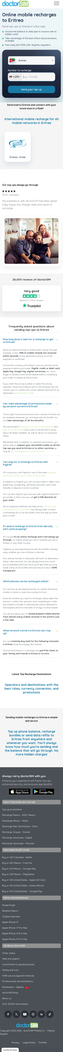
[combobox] (15, 77)
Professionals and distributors (17, 981)
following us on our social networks (36, 426)
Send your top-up (31, 89)
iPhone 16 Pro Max (14, 933)
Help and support (11, 958)
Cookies (42, 1042)
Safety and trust (10, 970)
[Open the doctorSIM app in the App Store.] (20, 791)
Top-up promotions (12, 809)
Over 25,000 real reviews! (15, 1004)
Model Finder (8, 905)
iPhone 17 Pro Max (14, 927)
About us (6, 998)
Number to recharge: (20, 70)
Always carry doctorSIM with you (24, 776)
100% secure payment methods (18, 975)
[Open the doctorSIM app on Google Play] (43, 791)
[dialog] (10, 1050)
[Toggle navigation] (56, 4)
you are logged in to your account (27, 451)
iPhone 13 (10, 922)
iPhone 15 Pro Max (14, 939)
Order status (8, 953)
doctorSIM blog (10, 992)
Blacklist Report (10, 910)
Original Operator (11, 916)
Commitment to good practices (18, 964)
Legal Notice (29, 1042)
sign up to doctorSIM (13, 429)
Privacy (15, 1042)
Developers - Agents (15, 987)
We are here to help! (24, 393)
